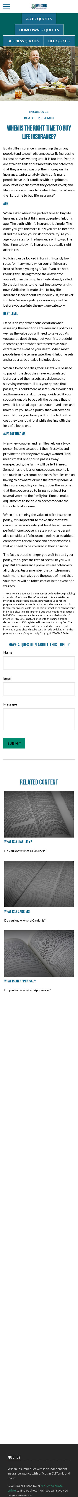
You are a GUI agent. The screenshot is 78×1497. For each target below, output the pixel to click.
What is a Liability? (18, 841)
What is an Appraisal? (20, 981)
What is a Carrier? (17, 911)
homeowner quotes (39, 30)
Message (10, 704)
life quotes (59, 41)
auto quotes (39, 19)
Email (7, 678)
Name (7, 652)
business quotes (23, 41)
